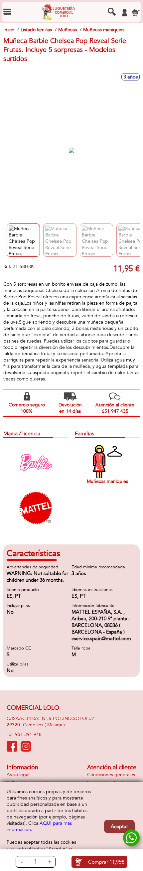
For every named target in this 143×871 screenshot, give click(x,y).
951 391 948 (28, 734)
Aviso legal (18, 775)
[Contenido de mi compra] (136, 13)
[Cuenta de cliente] (124, 13)
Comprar (106, 862)
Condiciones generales (111, 775)
